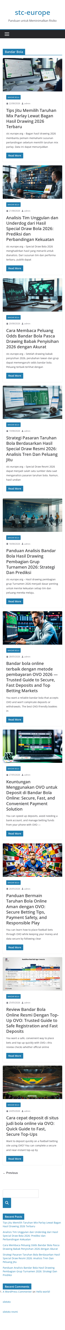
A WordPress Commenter (17, 1291)
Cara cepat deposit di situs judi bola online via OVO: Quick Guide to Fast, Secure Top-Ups (32, 1126)
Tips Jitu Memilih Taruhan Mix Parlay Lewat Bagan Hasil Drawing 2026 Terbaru (31, 118)
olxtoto (7, 1301)
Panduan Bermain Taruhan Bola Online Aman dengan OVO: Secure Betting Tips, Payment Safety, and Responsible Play (26, 909)
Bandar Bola (13, 97)
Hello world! (43, 1291)
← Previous (10, 1173)
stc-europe (32, 12)
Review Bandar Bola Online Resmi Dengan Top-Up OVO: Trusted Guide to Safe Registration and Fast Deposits (32, 1020)
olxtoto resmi (10, 1311)
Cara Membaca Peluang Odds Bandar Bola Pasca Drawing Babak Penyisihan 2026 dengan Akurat (32, 338)
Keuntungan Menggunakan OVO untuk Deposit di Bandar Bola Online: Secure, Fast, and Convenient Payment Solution (31, 795)
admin (27, 103)
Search (7, 1202)
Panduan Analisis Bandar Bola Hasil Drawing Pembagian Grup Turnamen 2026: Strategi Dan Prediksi (31, 561)
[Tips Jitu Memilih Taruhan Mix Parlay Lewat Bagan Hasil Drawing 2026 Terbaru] (32, 74)
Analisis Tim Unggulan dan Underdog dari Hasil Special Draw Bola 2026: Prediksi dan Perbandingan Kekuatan (32, 228)
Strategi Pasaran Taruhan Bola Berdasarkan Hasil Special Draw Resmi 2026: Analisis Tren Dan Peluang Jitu (32, 448)
